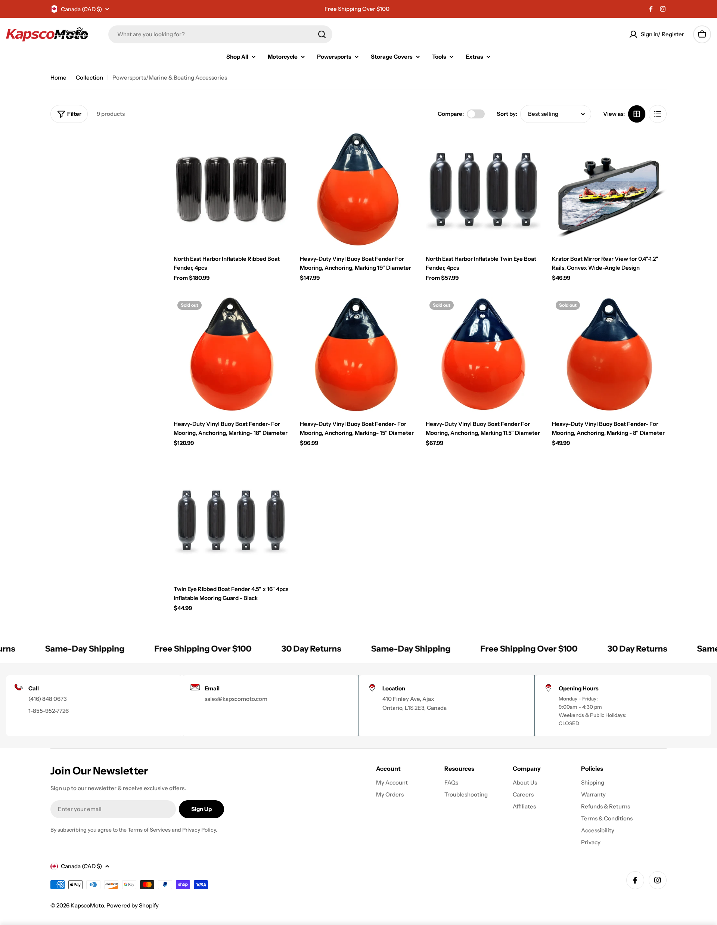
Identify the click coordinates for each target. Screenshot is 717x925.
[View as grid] (637, 114)
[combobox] (220, 34)
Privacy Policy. (199, 829)
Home (58, 77)
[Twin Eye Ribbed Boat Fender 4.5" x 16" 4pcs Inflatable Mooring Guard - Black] (231, 519)
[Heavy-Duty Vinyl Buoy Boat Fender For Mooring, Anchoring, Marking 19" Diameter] (357, 189)
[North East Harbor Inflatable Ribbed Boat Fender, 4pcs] (231, 189)
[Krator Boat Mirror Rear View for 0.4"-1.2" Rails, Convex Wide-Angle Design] (609, 189)
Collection (89, 77)
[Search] (321, 34)
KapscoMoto (87, 905)
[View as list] (658, 114)
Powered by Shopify (132, 905)
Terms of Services (149, 829)
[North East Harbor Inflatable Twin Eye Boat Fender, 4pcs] (483, 189)
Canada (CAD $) (81, 9)
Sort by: (507, 113)
